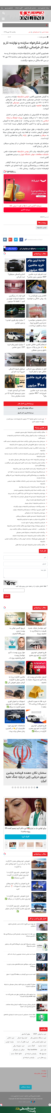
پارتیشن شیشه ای (30, 1053)
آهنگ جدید (31, 1046)
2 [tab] (34, 787)
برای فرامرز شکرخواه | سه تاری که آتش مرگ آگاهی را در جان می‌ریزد (26, 493)
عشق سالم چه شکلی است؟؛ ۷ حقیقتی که (32, 25)
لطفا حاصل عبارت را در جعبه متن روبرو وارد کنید (32, 586)
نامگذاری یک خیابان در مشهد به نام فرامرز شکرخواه (31, 519)
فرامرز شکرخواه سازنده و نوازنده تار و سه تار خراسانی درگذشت (26, 45)
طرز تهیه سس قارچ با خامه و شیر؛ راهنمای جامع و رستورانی (21, 925)
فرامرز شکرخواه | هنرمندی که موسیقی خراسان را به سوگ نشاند (28, 497)
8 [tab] (18, 787)
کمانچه (38, 105)
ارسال (7, 596)
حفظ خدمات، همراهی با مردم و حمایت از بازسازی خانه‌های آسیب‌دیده (19, 1016)
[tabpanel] (25, 762)
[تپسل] (4, 171)
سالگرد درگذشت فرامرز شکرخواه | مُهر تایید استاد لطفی (30, 545)
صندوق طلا (42, 1053)
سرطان (43, 135)
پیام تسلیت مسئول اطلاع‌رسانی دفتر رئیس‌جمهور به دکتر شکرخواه (27, 445)
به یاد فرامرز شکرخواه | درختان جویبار (35, 503)
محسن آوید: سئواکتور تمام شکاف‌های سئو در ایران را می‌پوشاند (21, 965)
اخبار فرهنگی (36, 32)
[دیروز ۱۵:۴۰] (42, 927)
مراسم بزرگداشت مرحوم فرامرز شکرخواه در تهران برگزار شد (29, 506)
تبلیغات (44, 1076)
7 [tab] (20, 787)
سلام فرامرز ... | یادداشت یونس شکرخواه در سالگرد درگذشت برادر (27, 529)
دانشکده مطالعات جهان (40, 154)
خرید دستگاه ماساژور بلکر (38, 1038)
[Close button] (50, 1105)
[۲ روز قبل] (42, 967)
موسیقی (15, 102)
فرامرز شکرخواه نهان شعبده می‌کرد (35, 500)
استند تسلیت (42, 1046)
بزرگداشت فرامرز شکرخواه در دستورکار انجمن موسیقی (30, 532)
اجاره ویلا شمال (22, 1038)
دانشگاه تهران (25, 154)
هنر (30, 32)
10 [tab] (12, 787)
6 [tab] (23, 787)
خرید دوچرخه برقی (19, 1046)
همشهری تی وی (9, 8)
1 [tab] (37, 787)
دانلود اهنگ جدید (16, 1053)
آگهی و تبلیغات (18, 8)
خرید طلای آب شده (23, 1042)
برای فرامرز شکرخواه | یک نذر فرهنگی (35, 513)
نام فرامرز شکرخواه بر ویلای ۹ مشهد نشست (33, 523)
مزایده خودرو (10, 1042)
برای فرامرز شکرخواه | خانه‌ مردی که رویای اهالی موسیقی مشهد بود (27, 460)
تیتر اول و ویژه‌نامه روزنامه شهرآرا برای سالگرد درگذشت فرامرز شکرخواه (26, 526)
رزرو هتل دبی (41, 1057)
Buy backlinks (32, 1050)
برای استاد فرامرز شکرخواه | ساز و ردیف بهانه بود (32, 487)
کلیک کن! (25, 836)
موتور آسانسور (26, 1034)
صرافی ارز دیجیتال (19, 1050)
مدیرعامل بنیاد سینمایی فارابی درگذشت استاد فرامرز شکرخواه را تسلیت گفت (24, 441)
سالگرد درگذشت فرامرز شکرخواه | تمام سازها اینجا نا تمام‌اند (29, 536)
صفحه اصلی (45, 32)
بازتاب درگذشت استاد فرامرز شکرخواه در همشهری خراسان (29, 490)
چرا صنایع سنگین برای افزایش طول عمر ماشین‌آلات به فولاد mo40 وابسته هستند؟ (20, 995)
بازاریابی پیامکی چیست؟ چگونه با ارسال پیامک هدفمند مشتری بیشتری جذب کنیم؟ (20, 1006)
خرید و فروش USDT (39, 1034)
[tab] (25, 403)
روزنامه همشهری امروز (43, 8)
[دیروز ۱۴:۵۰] (42, 937)
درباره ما (44, 1071)
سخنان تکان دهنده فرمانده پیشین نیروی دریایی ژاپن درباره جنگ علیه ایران (26, 777)
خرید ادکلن (10, 1038)
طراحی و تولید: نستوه (25, 1102)
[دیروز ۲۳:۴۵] (25, 753)
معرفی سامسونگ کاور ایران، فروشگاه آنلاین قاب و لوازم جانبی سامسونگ (20, 945)
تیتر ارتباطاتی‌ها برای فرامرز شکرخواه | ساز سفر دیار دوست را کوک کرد (26, 472)
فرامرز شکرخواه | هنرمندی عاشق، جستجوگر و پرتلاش (30, 516)
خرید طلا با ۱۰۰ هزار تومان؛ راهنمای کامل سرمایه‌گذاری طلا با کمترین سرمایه (19, 935)
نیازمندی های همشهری (30, 8)
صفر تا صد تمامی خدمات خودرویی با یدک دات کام (21, 954)
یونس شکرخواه (23, 151)
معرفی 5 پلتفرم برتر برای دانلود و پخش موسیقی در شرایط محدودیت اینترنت (19, 985)
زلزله (24, 135)
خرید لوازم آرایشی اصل (39, 1042)
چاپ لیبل (43, 1050)
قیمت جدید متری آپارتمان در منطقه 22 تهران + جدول (20, 974)
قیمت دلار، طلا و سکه (40, 1073)
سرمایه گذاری (25, 210)
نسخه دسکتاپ (25, 1087)
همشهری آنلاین (32, 15)
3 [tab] (31, 787)
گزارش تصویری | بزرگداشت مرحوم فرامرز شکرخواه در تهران (29, 510)
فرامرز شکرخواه (23, 96)
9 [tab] (15, 787)
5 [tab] (26, 787)
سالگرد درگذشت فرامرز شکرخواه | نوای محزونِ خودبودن (30, 432)
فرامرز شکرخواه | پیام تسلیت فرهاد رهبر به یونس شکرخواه (29, 469)
